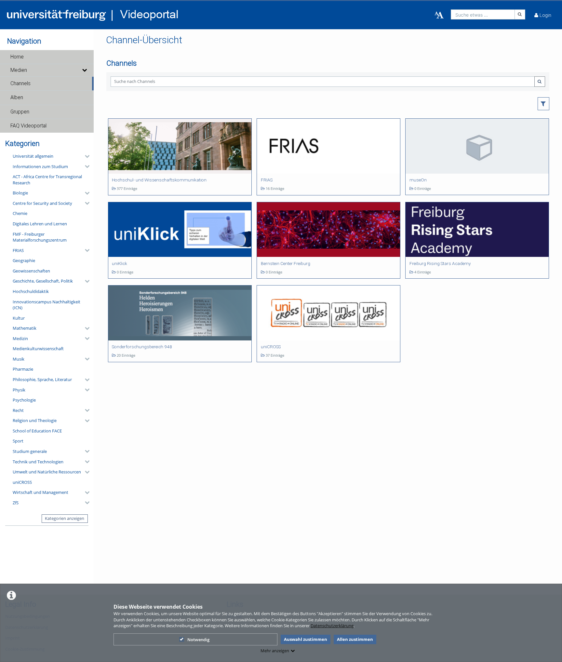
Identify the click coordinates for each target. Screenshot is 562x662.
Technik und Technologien (38, 462)
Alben (16, 97)
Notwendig (198, 639)
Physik (19, 390)
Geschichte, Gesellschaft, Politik (43, 281)
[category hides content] (85, 156)
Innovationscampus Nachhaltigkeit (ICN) (46, 305)
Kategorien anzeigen (64, 518)
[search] (483, 14)
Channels (20, 83)
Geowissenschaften (31, 271)
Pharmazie (23, 369)
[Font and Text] (439, 15)
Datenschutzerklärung (332, 626)
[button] (47, 57)
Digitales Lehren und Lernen (40, 224)
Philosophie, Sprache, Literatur (42, 379)
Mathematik (24, 328)
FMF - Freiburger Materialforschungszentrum (40, 237)
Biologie (20, 193)
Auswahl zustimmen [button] (305, 639)
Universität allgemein (33, 156)
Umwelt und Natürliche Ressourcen (47, 472)
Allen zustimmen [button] (355, 639)
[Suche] (520, 14)
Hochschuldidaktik (31, 291)
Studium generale (30, 451)
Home (17, 57)
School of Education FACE (37, 431)
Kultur (19, 318)
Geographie (24, 260)
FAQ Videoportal (28, 126)
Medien (18, 70)
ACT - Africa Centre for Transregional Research (47, 180)
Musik (18, 359)
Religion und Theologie (35, 420)
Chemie (20, 213)
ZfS (16, 503)
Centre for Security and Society (42, 203)
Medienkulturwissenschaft (38, 348)
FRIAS (18, 250)
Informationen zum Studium (40, 166)
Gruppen (19, 112)
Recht (18, 410)
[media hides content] (84, 70)
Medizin (20, 338)
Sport (18, 441)
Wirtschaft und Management (40, 492)
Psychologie (24, 400)
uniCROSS (22, 482)
